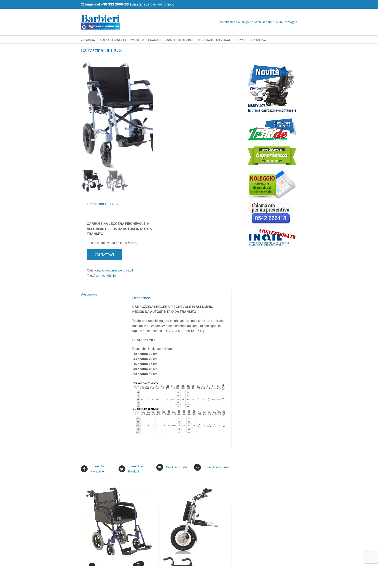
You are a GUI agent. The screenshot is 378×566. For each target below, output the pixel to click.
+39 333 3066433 (115, 4)
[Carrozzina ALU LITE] (117, 522)
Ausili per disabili (105, 275)
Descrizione (89, 294)
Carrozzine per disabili (118, 270)
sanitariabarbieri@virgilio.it (153, 4)
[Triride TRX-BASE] (195, 522)
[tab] (100, 294)
